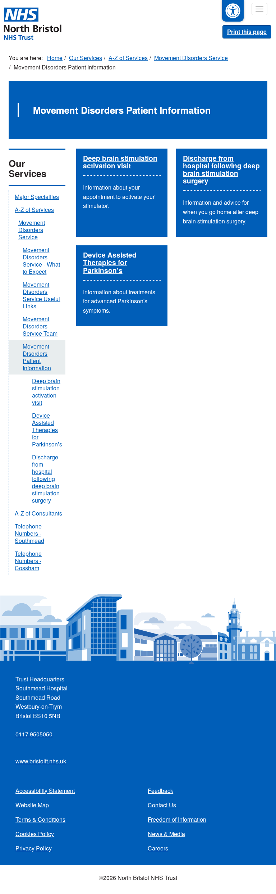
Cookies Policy (34, 834)
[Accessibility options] (233, 11)
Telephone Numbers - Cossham (28, 560)
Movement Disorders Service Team (40, 326)
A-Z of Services (128, 58)
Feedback (160, 790)
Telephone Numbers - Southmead (29, 533)
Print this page (247, 31)
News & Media (166, 834)
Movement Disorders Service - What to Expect (41, 261)
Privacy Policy (33, 848)
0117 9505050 (33, 734)
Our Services (85, 58)
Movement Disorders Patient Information (37, 357)
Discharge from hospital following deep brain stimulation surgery (221, 169)
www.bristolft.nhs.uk (40, 761)
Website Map (32, 805)
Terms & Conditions (40, 819)
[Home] (32, 23)
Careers (158, 848)
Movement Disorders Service (191, 58)
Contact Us (162, 805)
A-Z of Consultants (38, 513)
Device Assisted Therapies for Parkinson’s (110, 262)
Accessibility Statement (45, 790)
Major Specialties (37, 196)
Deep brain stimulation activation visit (120, 162)
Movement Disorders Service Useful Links (41, 295)
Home (55, 58)
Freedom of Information (177, 819)
